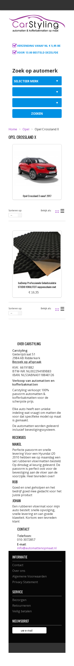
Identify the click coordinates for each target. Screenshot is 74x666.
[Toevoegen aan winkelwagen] (43, 292)
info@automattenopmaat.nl (37, 548)
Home (13, 129)
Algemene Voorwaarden (29, 576)
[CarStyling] (37, 23)
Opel (26, 129)
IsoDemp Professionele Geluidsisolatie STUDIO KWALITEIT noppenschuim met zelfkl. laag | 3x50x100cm (37, 287)
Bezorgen (19, 600)
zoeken (37, 114)
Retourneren (21, 605)
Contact (17, 565)
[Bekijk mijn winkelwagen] (61, 40)
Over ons (18, 571)
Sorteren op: (15, 210)
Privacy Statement (25, 582)
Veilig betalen (22, 611)
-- (11, 215)
